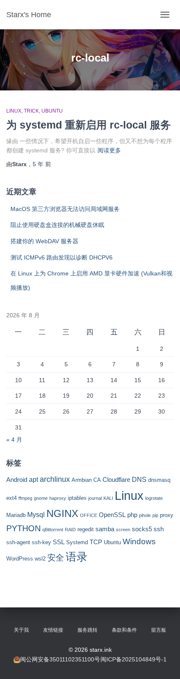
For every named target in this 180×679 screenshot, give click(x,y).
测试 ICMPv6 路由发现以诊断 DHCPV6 (61, 257)
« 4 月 (14, 439)
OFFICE (88, 515)
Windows (139, 541)
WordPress (19, 559)
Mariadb (16, 515)
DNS (139, 479)
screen (123, 529)
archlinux (55, 479)
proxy (166, 515)
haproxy (57, 498)
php (132, 515)
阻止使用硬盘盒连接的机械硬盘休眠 (57, 224)
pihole (145, 515)
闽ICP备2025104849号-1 (133, 659)
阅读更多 (109, 150)
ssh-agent (18, 542)
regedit (85, 529)
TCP (96, 542)
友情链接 (53, 630)
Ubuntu (52, 111)
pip (155, 515)
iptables (77, 498)
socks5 (142, 529)
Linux (13, 111)
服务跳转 (87, 630)
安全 (55, 557)
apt (33, 479)
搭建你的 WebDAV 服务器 (44, 241)
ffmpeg (25, 498)
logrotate (154, 498)
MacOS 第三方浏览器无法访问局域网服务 (65, 209)
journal (95, 498)
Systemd (77, 542)
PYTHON (23, 528)
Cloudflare (116, 479)
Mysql (36, 514)
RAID (70, 529)
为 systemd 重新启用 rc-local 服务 (88, 125)
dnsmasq (159, 480)
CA (97, 480)
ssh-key (41, 542)
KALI (108, 498)
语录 (76, 556)
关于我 (21, 630)
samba (104, 529)
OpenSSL (112, 515)
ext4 (11, 498)
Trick (31, 111)
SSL (58, 542)
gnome (41, 498)
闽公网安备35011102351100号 (60, 659)
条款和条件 (124, 630)
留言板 (158, 630)
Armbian (82, 480)
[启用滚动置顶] (163, 662)
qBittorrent (52, 529)
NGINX (62, 513)
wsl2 (40, 559)
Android (16, 479)
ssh (159, 529)
